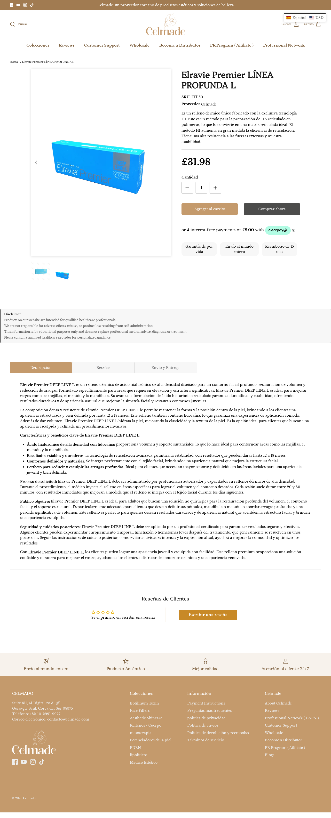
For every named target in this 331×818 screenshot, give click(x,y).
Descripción (41, 367)
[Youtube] (18, 5)
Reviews (66, 45)
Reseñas (103, 367)
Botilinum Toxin (144, 703)
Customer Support (102, 45)
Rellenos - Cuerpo (145, 725)
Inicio (14, 62)
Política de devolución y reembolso (218, 733)
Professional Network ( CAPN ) (292, 718)
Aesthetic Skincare (146, 718)
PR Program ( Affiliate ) (231, 45)
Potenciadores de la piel (151, 740)
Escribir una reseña (208, 614)
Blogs (269, 755)
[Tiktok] (32, 5)
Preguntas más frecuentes (209, 711)
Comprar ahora (272, 209)
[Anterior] (36, 162)
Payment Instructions (206, 703)
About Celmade (278, 703)
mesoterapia (140, 733)
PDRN (135, 747)
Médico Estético (144, 762)
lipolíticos (138, 755)
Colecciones (37, 45)
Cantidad (189, 177)
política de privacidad (206, 718)
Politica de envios (202, 725)
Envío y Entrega (165, 367)
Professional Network (284, 45)
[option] (101, 162)
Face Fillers (140, 711)
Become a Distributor (179, 45)
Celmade (209, 104)
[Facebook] (11, 5)
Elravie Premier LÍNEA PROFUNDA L (48, 62)
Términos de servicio (205, 740)
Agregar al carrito (209, 209)
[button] (305, 18)
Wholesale (139, 45)
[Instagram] (25, 5)
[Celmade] (165, 24)
